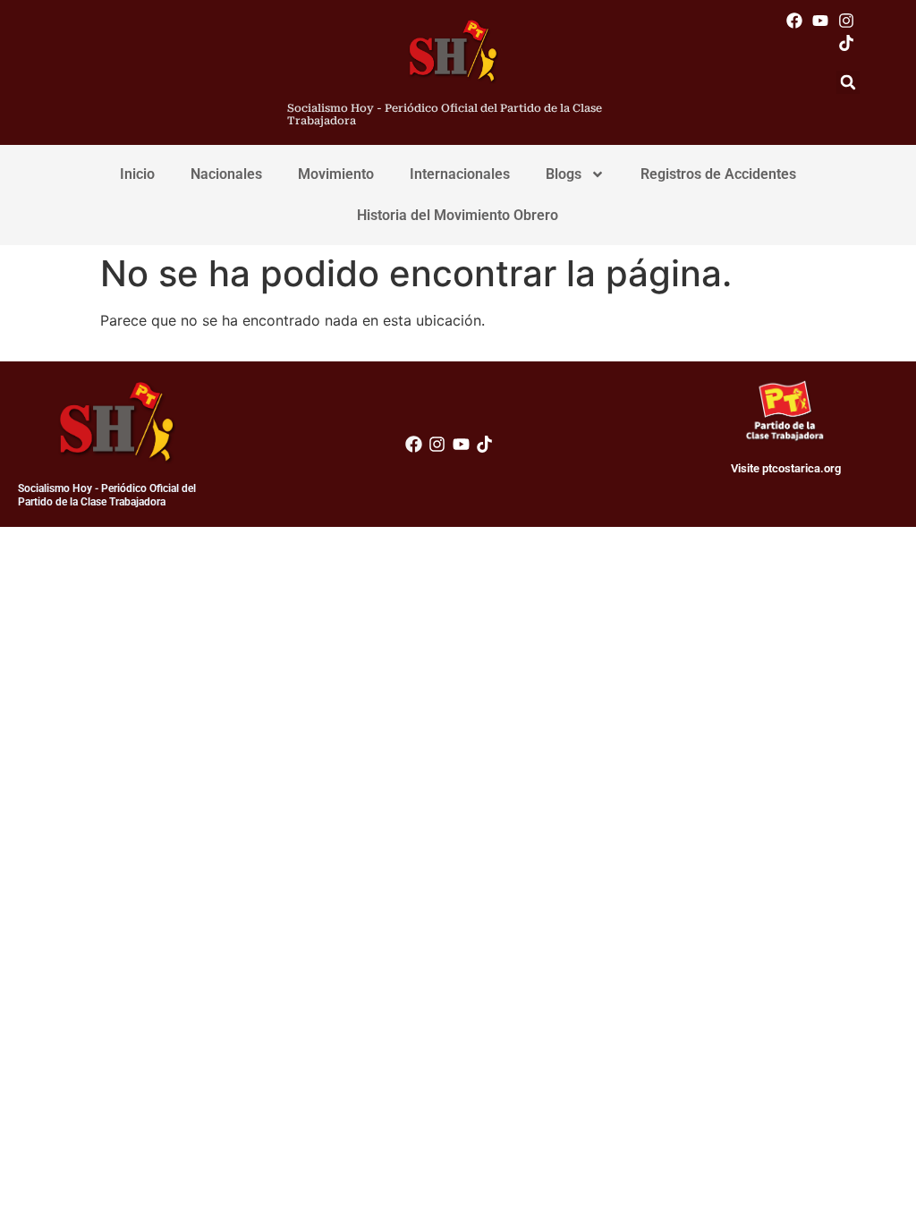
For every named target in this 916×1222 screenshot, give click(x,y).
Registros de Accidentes (718, 173)
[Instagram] (846, 20)
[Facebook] (794, 20)
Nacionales (226, 173)
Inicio (137, 173)
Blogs (563, 173)
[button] (848, 82)
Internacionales (460, 173)
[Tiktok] (846, 42)
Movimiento (336, 173)
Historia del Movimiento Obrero (457, 215)
